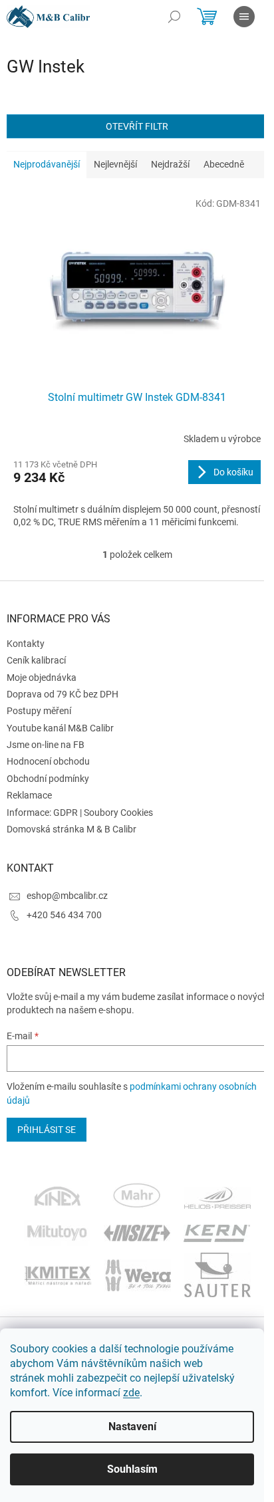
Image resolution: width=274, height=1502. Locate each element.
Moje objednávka (41, 677)
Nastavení (132, 1426)
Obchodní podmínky (48, 778)
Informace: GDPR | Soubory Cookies (80, 812)
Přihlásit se (46, 1129)
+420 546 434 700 (64, 915)
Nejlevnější (115, 164)
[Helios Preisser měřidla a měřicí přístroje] (217, 1196)
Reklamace (29, 795)
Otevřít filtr (137, 126)
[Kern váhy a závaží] (217, 1232)
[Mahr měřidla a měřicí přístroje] (137, 1196)
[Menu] (244, 16)
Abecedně (224, 164)
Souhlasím (132, 1469)
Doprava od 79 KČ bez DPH (62, 694)
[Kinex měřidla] (57, 1196)
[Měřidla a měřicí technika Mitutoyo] (57, 1232)
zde (131, 1392)
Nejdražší (170, 164)
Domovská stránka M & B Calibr (71, 829)
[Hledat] (174, 16)
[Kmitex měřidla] (57, 1274)
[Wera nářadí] (137, 1274)
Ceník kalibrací (36, 660)
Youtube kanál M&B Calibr (60, 728)
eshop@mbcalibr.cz (67, 895)
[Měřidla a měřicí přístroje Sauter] (217, 1274)
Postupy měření (39, 710)
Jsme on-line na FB (45, 744)
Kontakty (26, 643)
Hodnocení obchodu (48, 761)
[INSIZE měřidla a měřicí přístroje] (137, 1232)
